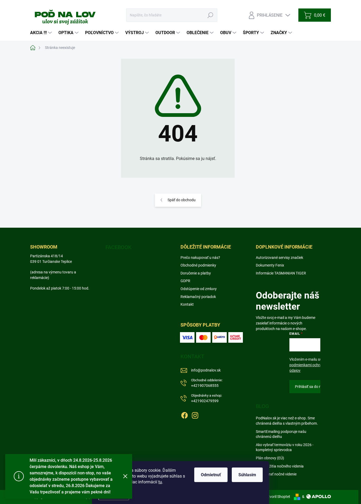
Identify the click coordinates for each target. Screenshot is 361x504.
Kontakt (187, 304)
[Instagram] (195, 414)
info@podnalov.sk (206, 370)
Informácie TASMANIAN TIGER (281, 273)
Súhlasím (247, 474)
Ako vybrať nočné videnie (276, 474)
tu (160, 481)
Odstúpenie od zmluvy (199, 289)
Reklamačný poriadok (198, 297)
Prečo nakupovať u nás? (200, 257)
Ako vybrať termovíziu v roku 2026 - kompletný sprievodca (284, 447)
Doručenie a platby (196, 273)
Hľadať (210, 15)
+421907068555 (207, 383)
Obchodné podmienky (198, 265)
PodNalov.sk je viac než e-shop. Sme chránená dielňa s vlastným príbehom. (287, 420)
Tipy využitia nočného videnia (280, 466)
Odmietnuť (211, 474)
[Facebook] (184, 414)
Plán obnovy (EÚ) (270, 458)
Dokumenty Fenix (270, 265)
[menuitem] (41, 33)
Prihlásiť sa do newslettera (316, 386)
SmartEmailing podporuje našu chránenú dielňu (281, 434)
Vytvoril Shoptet (277, 496)
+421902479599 (206, 398)
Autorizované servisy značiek (279, 257)
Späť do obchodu (182, 200)
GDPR (185, 281)
